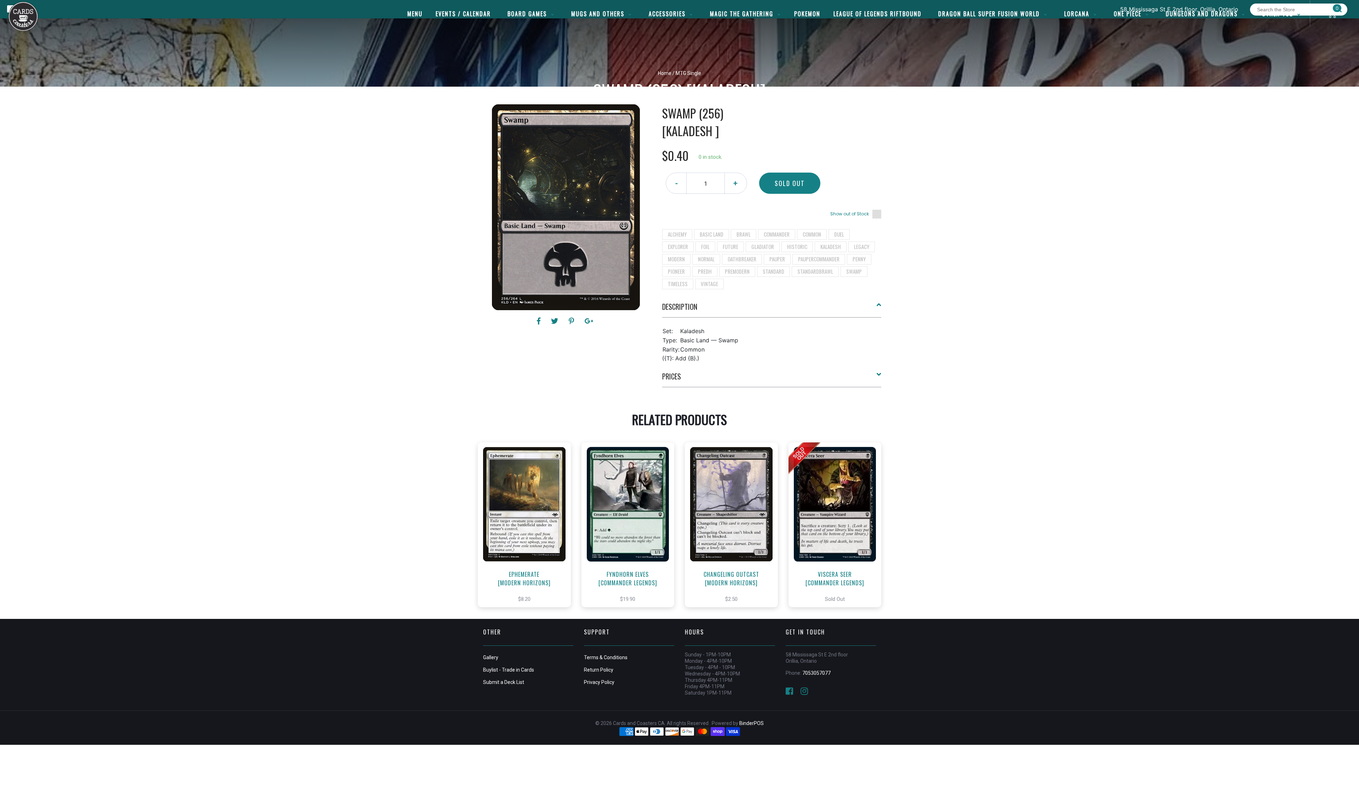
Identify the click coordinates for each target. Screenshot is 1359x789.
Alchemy (677, 234)
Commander (777, 234)
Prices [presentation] (671, 376)
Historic (797, 246)
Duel (839, 234)
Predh (705, 271)
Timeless (678, 284)
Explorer (678, 246)
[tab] (772, 309)
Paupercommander (818, 259)
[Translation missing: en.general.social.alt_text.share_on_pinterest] (572, 321)
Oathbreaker (742, 259)
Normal (706, 259)
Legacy (861, 246)
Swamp (854, 271)
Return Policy (598, 670)
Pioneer (676, 271)
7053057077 (816, 673)
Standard (773, 271)
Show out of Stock (849, 214)
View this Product (527, 532)
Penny (859, 259)
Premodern (737, 271)
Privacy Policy (599, 682)
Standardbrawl (815, 271)
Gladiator (762, 246)
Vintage (709, 284)
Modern (676, 259)
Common (812, 234)
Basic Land (711, 234)
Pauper (777, 259)
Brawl (743, 234)
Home (664, 73)
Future (730, 246)
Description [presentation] (679, 306)
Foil (705, 246)
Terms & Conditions (605, 657)
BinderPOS (751, 723)
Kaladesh (830, 246)
